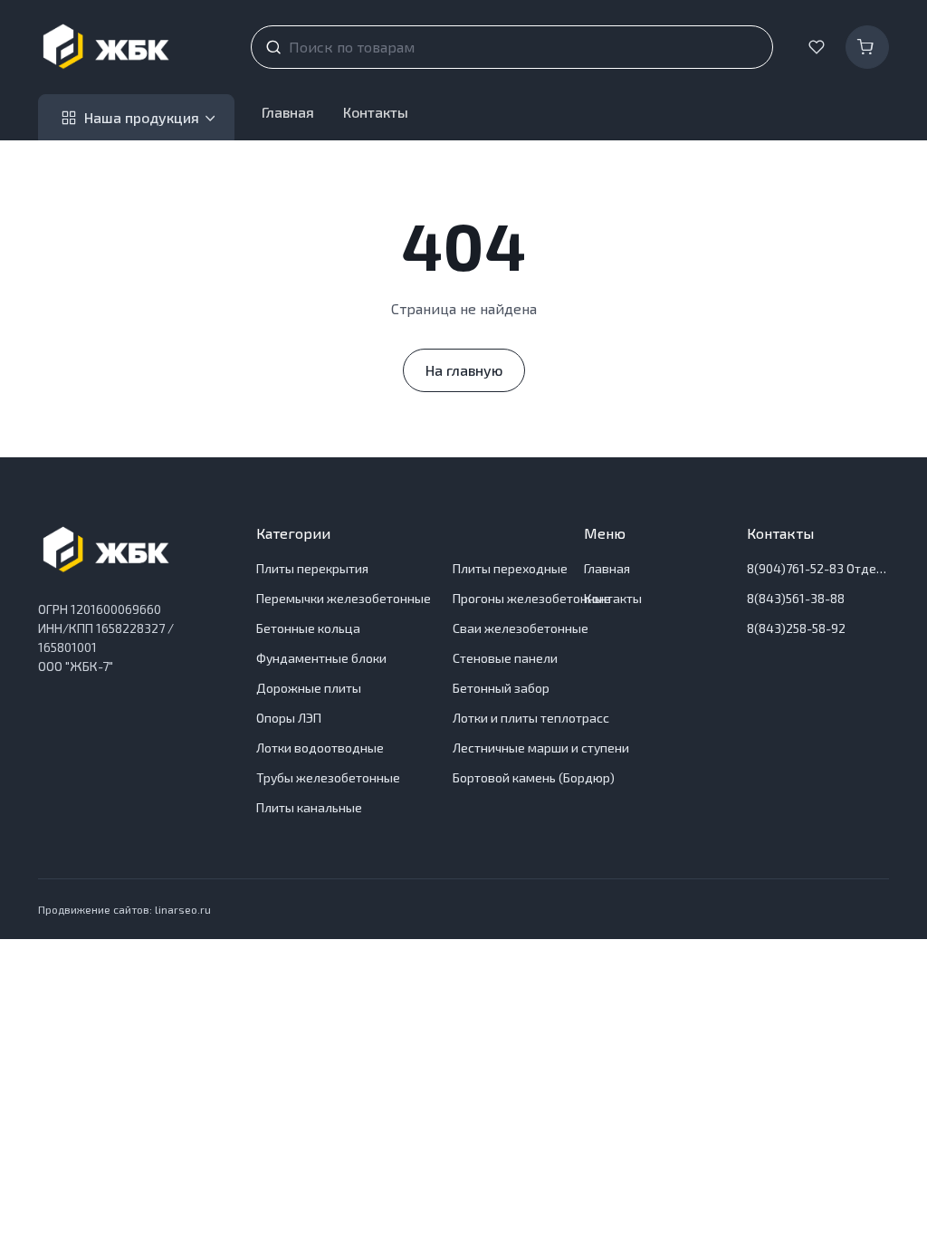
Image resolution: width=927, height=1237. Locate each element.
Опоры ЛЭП (288, 717)
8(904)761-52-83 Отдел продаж (818, 568)
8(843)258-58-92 (796, 628)
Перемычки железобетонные (343, 598)
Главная (288, 111)
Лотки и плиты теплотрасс (531, 717)
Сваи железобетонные (520, 628)
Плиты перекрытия (312, 568)
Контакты (375, 111)
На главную (463, 370)
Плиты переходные (510, 568)
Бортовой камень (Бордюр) (534, 777)
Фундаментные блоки (321, 658)
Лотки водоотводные (320, 747)
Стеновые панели (505, 658)
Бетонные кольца (308, 628)
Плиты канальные (309, 807)
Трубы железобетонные (328, 777)
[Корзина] (867, 47)
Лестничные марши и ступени (541, 747)
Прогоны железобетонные (532, 598)
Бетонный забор (501, 687)
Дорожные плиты (308, 687)
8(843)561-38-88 (796, 598)
